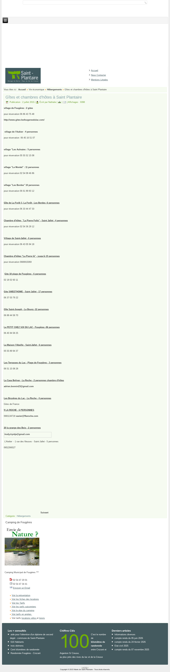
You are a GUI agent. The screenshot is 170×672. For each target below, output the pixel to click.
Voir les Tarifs (18, 603)
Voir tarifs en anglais (21, 614)
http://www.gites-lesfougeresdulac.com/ (24, 120)
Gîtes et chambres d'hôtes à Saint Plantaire (43, 97)
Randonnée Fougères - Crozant (26, 653)
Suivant (44, 512)
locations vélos (29, 618)
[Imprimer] (59, 102)
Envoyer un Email (21, 588)
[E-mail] (64, 102)
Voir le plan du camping (23, 610)
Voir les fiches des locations (25, 599)
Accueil (94, 70)
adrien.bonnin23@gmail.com (19, 386)
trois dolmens (17, 646)
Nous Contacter (98, 75)
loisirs (42, 618)
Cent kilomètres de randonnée (25, 649)
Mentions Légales (99, 80)
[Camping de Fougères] (22, 565)
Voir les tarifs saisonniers (23, 606)
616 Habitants (17, 642)
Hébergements (54, 89)
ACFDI (85, 668)
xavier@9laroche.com (27, 416)
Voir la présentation (21, 595)
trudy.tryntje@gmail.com (17, 434)
